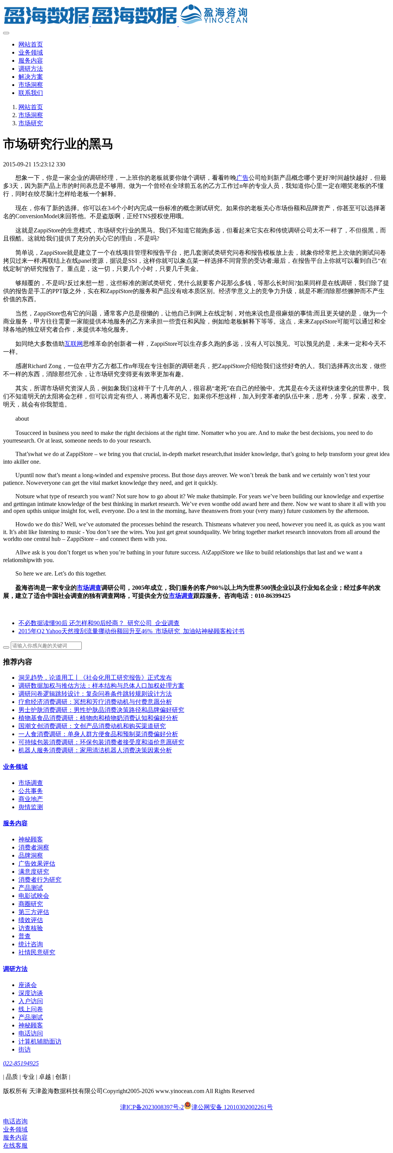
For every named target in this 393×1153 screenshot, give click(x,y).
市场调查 (89, 587)
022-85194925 (21, 1063)
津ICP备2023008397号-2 (152, 1107)
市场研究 (30, 123)
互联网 (73, 343)
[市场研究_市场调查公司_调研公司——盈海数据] (196, 15)
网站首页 (30, 44)
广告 (242, 177)
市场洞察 (30, 115)
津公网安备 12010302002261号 (232, 1107)
